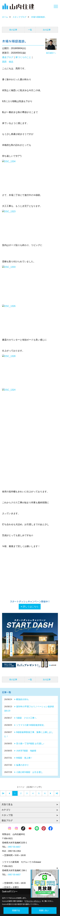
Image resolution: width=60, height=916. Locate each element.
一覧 (30, 30)
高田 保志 (7, 62)
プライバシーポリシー (32, 901)
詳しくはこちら (31, 606)
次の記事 (47, 30)
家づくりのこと (23, 57)
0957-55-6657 (14, 847)
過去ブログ (7, 57)
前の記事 (13, 30)
